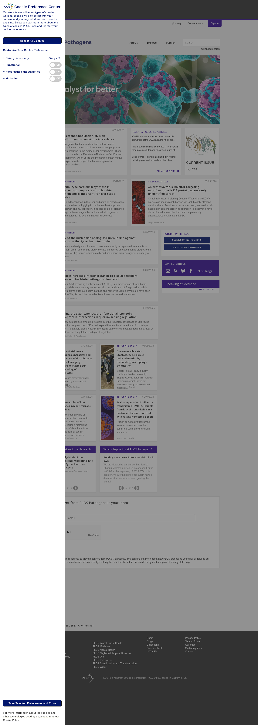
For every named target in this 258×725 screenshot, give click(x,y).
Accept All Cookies (32, 40)
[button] (16, 58)
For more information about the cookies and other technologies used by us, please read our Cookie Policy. (31, 716)
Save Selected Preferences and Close (32, 703)
